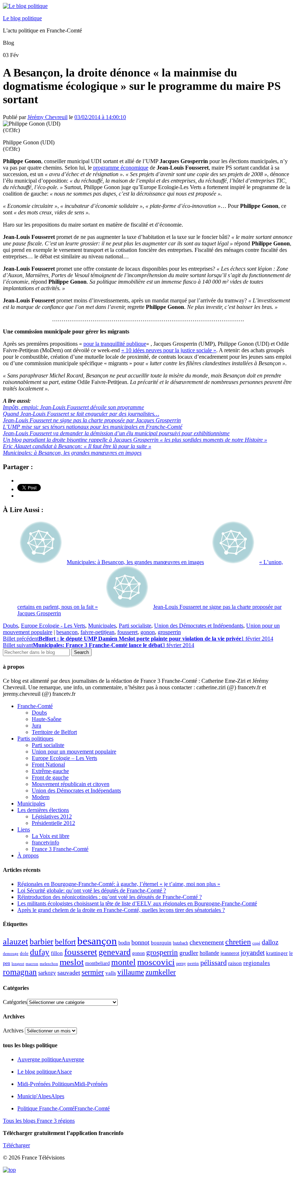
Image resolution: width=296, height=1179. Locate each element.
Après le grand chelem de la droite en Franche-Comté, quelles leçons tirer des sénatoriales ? (121, 910)
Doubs (10, 626)
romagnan (20, 972)
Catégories (15, 1002)
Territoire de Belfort (54, 732)
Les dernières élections (43, 810)
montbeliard (97, 963)
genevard (115, 952)
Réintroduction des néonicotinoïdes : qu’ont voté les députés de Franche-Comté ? (109, 897)
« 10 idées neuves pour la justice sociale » (168, 350)
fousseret (127, 632)
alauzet (15, 941)
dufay (39, 952)
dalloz (270, 942)
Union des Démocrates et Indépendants (198, 626)
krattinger (277, 953)
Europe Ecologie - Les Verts (53, 626)
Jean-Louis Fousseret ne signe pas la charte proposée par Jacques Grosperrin (92, 420)
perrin (193, 963)
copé (256, 943)
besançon (67, 632)
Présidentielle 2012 (53, 823)
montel (123, 962)
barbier (41, 941)
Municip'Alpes (40, 1096)
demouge (10, 953)
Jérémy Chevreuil (47, 117)
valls (110, 973)
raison (235, 963)
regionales (256, 963)
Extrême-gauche (50, 771)
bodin (124, 943)
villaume (130, 972)
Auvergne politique (50, 1059)
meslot (72, 962)
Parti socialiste (135, 626)
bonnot (140, 942)
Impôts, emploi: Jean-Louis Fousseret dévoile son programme (73, 407)
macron (32, 963)
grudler (188, 952)
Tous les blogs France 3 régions (39, 1121)
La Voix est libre (50, 836)
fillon (57, 953)
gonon (147, 632)
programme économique (120, 168)
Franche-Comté (35, 706)
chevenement (207, 942)
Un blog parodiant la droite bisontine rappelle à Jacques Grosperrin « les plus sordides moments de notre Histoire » (135, 440)
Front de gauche (50, 777)
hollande (209, 953)
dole (24, 953)
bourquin (161, 943)
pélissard (213, 962)
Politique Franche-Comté (63, 1108)
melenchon (49, 963)
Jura (36, 725)
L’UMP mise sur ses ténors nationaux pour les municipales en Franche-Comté (92, 427)
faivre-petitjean (97, 632)
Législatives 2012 (52, 816)
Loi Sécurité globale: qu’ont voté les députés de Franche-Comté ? (91, 890)
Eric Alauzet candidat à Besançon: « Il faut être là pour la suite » (77, 446)
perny (181, 963)
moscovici (156, 962)
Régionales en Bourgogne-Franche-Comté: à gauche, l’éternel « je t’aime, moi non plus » (118, 884)
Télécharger (16, 1145)
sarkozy (47, 973)
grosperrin (169, 632)
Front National (48, 764)
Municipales (102, 626)
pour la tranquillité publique (114, 344)
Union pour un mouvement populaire (74, 751)
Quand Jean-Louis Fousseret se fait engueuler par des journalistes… (81, 414)
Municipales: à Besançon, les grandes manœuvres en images (72, 453)
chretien (238, 941)
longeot (18, 963)
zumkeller (160, 972)
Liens (23, 829)
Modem (40, 797)
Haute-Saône (46, 719)
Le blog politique (22, 18)
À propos (28, 855)
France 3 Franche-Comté (60, 849)
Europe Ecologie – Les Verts (64, 758)
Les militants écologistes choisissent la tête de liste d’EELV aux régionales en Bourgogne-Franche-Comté (137, 903)
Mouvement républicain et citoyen (70, 784)
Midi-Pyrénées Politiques (62, 1084)
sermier (93, 972)
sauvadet (68, 972)
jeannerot (230, 953)
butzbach (180, 943)
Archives (13, 1030)
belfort (65, 942)
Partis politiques (35, 738)
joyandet (253, 952)
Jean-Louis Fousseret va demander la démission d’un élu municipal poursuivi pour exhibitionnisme (116, 433)
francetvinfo (45, 842)
